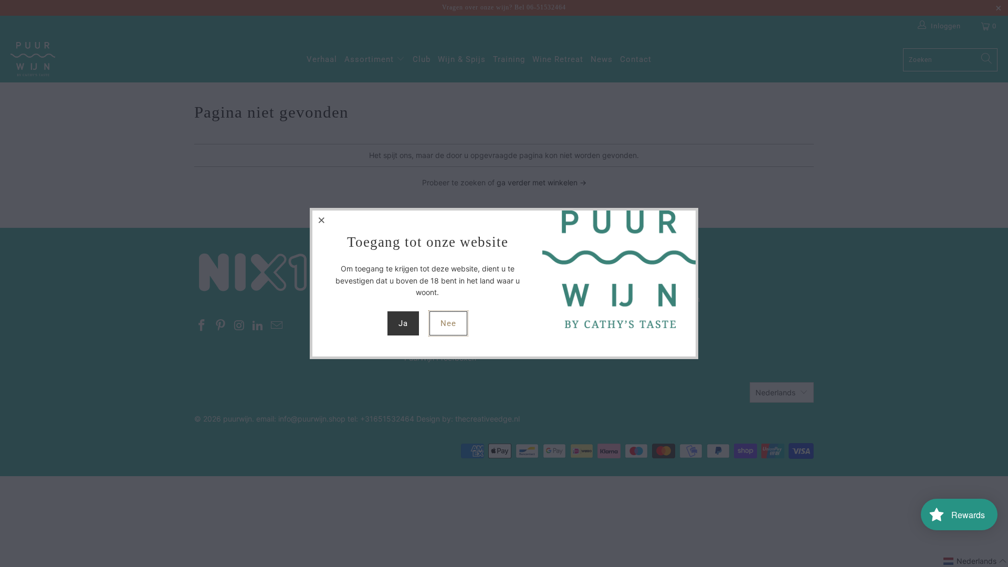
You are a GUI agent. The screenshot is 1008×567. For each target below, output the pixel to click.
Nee (448, 323)
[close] (321, 220)
